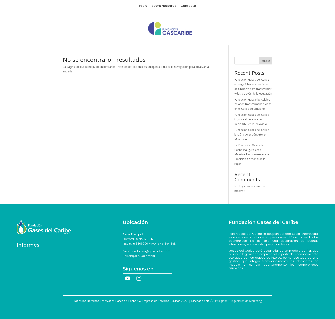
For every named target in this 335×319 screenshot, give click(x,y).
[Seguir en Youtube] (127, 278)
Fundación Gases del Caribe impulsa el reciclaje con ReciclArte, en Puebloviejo (251, 119)
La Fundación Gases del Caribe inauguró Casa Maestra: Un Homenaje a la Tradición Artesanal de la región (251, 154)
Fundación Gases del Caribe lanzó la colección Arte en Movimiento (251, 134)
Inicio (143, 6)
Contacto (188, 6)
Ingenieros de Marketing (237, 301)
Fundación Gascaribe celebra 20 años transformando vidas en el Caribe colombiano (252, 104)
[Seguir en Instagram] (139, 278)
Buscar (265, 61)
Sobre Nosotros (164, 6)
